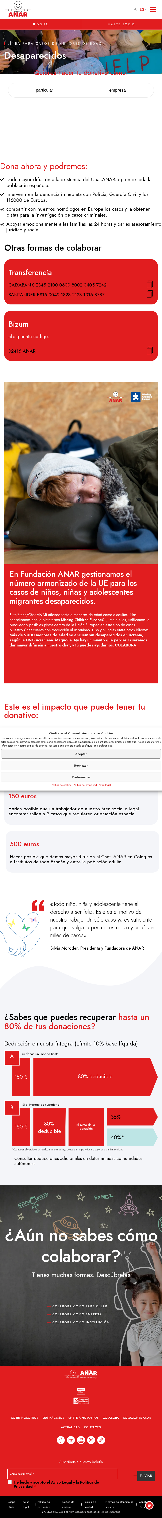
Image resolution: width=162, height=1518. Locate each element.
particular (44, 90)
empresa (117, 90)
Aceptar (81, 753)
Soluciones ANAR (137, 1418)
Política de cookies (61, 785)
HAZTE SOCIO (121, 24)
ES (142, 9)
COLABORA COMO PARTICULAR (79, 1306)
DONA (42, 24)
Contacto (92, 1427)
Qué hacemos (53, 1418)
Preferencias (81, 777)
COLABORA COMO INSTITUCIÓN (81, 1322)
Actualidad (70, 1427)
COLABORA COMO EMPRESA (77, 1314)
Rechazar (81, 765)
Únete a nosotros (83, 1418)
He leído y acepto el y (56, 1484)
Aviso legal (105, 785)
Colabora (111, 1418)
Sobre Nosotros (24, 1418)
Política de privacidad (85, 785)
